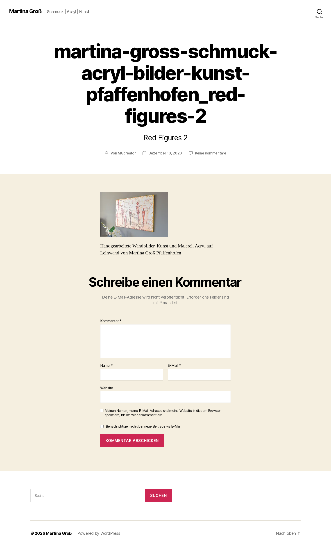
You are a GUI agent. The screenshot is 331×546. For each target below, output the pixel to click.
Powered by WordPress (98, 533)
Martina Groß (25, 11)
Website (106, 388)
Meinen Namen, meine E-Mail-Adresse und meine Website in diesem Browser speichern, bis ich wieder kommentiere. (163, 413)
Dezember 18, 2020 (165, 153)
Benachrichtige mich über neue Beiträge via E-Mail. (143, 426)
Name (106, 366)
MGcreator (127, 153)
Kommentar (111, 321)
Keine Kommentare (210, 153)
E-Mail (174, 366)
